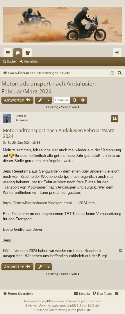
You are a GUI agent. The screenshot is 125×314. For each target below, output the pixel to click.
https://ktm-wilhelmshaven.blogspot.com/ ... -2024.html (49, 203)
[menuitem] (119, 73)
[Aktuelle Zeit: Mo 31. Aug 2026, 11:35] (112, 73)
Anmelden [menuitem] (118, 54)
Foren (19, 54)
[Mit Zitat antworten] (114, 118)
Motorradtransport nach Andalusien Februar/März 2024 (48, 87)
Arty (42, 305)
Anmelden (31, 61)
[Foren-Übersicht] (62, 24)
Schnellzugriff (9, 54)
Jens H (21, 116)
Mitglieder (29, 54)
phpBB (46, 301)
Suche (11, 61)
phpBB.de (84, 310)
